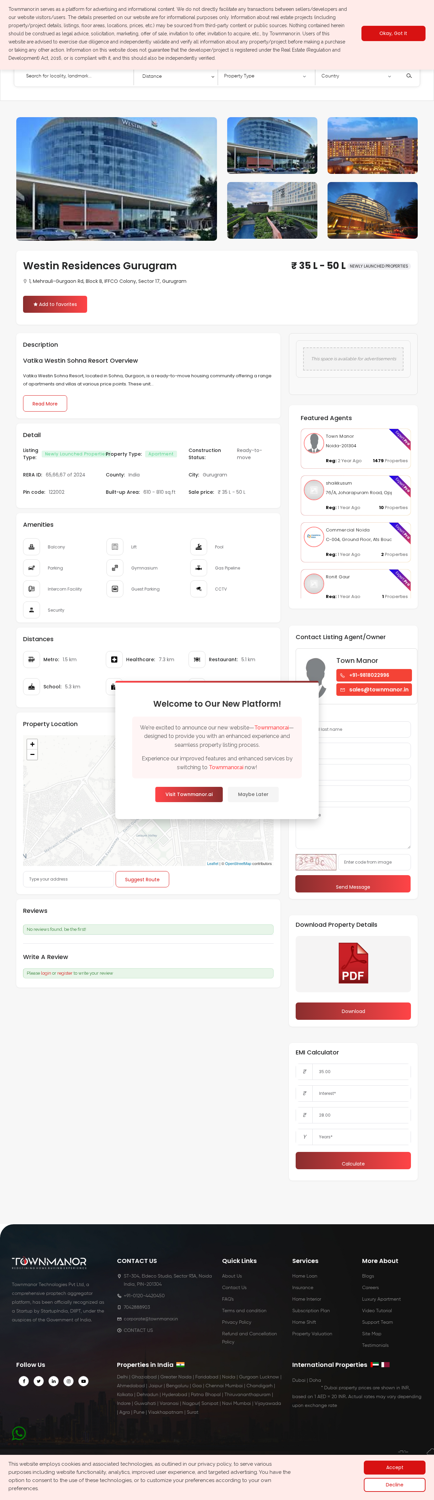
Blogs (368, 1276)
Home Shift (304, 1322)
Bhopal (213, 1394)
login (46, 973)
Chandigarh (259, 1386)
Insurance (302, 1287)
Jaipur (155, 1386)
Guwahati (145, 1403)
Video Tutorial (377, 1310)
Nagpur (190, 1403)
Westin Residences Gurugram (100, 265)
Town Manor (340, 436)
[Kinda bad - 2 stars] (77, 957)
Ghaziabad (144, 1377)
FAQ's (228, 1299)
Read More (45, 403)
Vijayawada (268, 1403)
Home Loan (304, 1276)
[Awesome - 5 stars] (96, 957)
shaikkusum (339, 483)
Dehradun (147, 1394)
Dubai (298, 1380)
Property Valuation (312, 1334)
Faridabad (206, 1377)
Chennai (214, 1386)
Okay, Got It (393, 33)
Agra (124, 1412)
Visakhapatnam (165, 1412)
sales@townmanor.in (379, 689)
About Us (232, 1276)
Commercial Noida (348, 530)
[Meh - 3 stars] (83, 957)
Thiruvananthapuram (247, 1394)
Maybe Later (253, 794)
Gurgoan (248, 1377)
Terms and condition (244, 1310)
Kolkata (125, 1394)
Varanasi (169, 1403)
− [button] (32, 754)
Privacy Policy (236, 1322)
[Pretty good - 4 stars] (89, 957)
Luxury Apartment (381, 1299)
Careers (370, 1287)
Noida (228, 1377)
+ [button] (32, 744)
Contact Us (234, 1287)
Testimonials (375, 1345)
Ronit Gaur (338, 577)
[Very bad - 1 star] (71, 957)
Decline (394, 1484)
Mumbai (234, 1386)
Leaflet (212, 863)
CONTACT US (138, 1330)
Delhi (122, 1377)
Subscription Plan (311, 1310)
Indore (124, 1403)
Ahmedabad (131, 1386)
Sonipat (209, 1403)
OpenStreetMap (238, 863)
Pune (139, 1412)
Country (330, 76)
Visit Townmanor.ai (189, 794)
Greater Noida (176, 1377)
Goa (197, 1386)
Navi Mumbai (236, 1403)
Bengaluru (177, 1386)
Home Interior (306, 1299)
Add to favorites (58, 304)
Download (353, 1011)
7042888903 (137, 1307)
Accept (394, 1467)
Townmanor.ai (271, 727)
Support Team (377, 1322)
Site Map (371, 1334)
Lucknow (269, 1377)
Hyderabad (174, 1394)
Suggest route (142, 879)
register (65, 973)
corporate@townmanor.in (151, 1319)
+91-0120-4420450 (144, 1296)
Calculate (353, 1163)
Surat (192, 1412)
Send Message (353, 887)
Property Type (239, 76)
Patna (197, 1394)
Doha (315, 1380)
